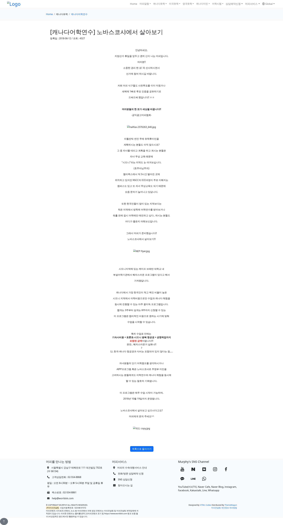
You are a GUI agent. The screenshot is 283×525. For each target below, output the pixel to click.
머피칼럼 (144, 3)
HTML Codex (205, 505)
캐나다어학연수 (79, 14)
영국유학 (187, 3)
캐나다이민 (202, 3)
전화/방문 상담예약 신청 (131, 473)
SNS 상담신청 (125, 479)
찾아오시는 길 (125, 485)
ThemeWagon (231, 505)
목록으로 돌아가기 (142, 449)
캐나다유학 (159, 3)
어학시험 (217, 3)
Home (133, 3)
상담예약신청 (233, 3)
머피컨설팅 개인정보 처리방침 (224, 507)
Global (269, 3)
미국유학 (173, 3)
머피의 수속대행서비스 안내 (132, 467)
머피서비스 (251, 3)
